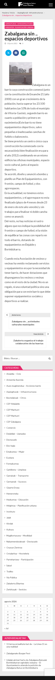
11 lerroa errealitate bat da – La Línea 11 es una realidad (26, 645)
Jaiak (8, 517)
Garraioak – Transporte (17, 475)
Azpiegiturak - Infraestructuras (19, 24)
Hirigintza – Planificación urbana (21, 505)
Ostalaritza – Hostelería (17, 553)
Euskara (10, 457)
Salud (9, 565)
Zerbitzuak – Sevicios (16, 589)
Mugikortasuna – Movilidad (19, 535)
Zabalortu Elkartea (15, 583)
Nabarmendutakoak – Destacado (22, 541)
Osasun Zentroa (14, 547)
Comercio (11, 427)
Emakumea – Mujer (15, 451)
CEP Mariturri (12, 409)
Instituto (10, 511)
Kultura (10, 529)
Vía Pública (11, 577)
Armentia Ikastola (14, 379)
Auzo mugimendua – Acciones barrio (23, 385)
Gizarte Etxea (12, 487)
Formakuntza (12, 463)
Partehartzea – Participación (19, 559)
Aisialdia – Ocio (13, 373)
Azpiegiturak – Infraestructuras (21, 391)
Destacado (11, 439)
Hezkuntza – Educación (17, 499)
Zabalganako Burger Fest (18, 653)
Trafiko (9, 571)
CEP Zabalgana (13, 421)
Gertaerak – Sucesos (16, 481)
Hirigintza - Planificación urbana (19, 27)
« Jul (6, 628)
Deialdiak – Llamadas (16, 433)
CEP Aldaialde (13, 403)
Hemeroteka (12, 493)
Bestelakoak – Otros (16, 397)
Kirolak (9, 523)
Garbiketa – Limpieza (16, 469)
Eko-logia (10, 445)
